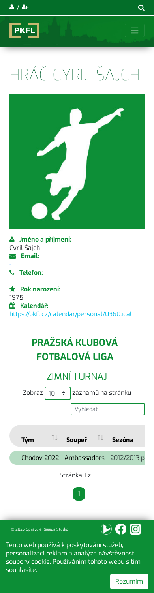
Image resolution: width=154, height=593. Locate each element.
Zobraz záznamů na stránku (77, 392)
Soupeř (76, 440)
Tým (27, 440)
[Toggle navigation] (135, 30)
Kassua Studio (55, 529)
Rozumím (129, 581)
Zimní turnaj (77, 376)
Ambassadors (84, 458)
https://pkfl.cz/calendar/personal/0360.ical (70, 314)
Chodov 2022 (40, 458)
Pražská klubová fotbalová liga (75, 349)
